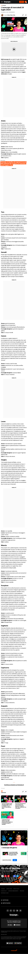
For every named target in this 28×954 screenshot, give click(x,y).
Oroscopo (4, 5)
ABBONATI (21, 1)
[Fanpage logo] (7, 2)
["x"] (11, 876)
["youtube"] (8, 876)
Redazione (22, 890)
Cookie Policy (4, 890)
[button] (26, 15)
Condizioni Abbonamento (13, 890)
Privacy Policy (16, 888)
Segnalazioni (9, 888)
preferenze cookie (5, 892)
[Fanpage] (14, 915)
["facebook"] (14, 876)
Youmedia (3, 888)
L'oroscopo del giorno (9, 848)
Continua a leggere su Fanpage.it (14, 785)
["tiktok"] (2, 876)
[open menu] (1, 1)
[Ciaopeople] (14, 950)
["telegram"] (17, 876)
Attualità (3, 788)
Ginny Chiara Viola (11, 15)
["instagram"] (5, 876)
